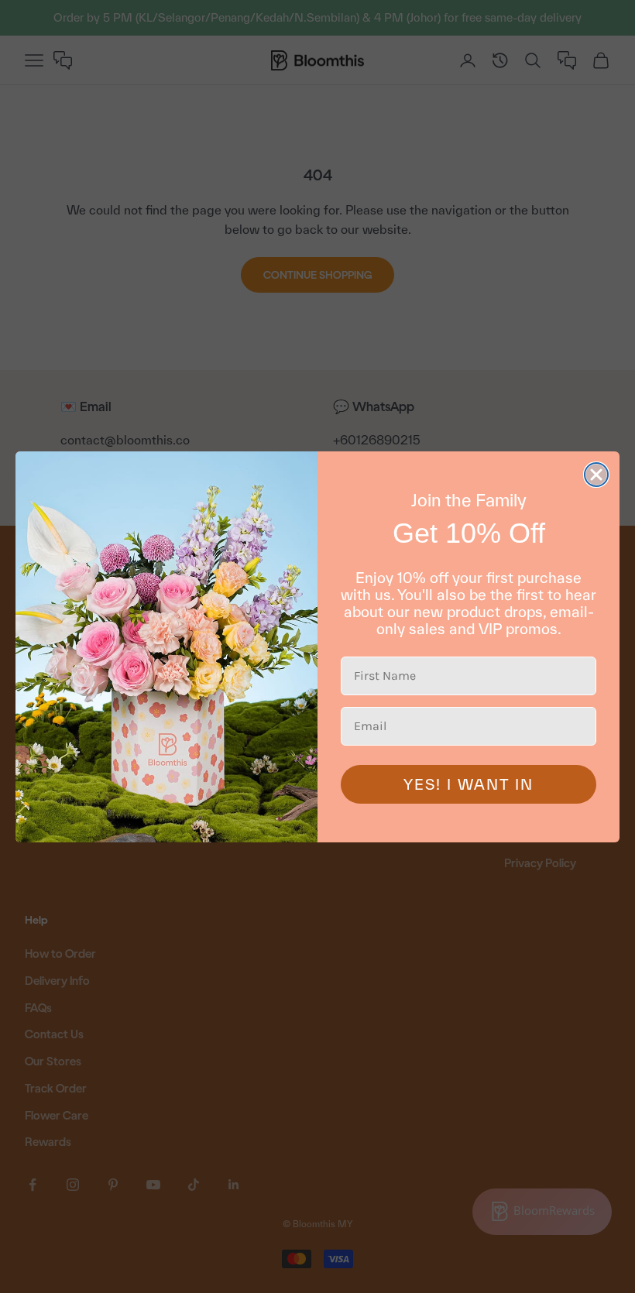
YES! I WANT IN (468, 784)
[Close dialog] (596, 474)
